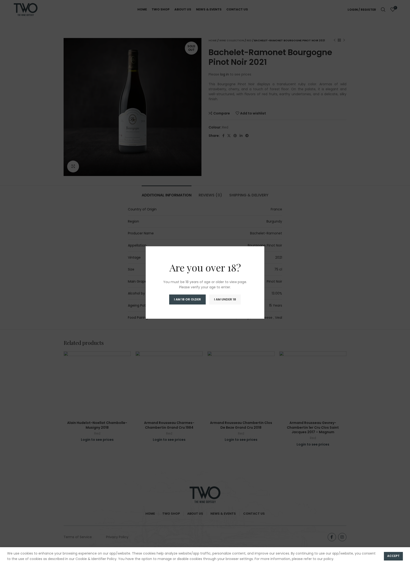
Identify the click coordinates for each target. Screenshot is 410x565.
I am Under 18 (225, 299)
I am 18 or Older (187, 299)
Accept (393, 556)
